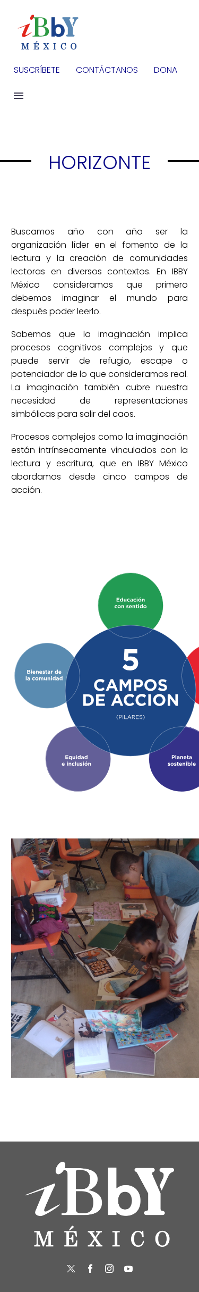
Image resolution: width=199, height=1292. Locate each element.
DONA (165, 70)
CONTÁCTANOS (107, 70)
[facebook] (90, 1268)
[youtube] (128, 1268)
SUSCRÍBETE (37, 70)
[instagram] (109, 1268)
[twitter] (71, 1268)
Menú (18, 96)
